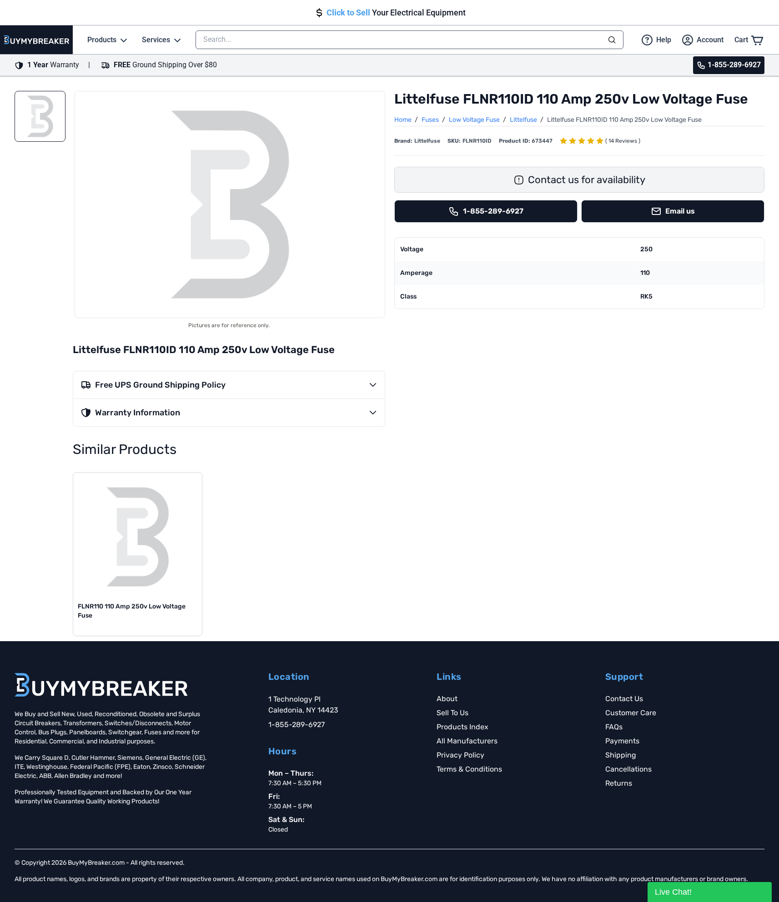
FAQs (614, 727)
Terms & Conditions (469, 769)
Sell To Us (452, 712)
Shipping (620, 755)
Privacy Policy (460, 755)
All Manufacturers (467, 741)
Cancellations (628, 769)
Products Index (462, 727)
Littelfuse (524, 120)
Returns (618, 783)
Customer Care (630, 712)
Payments (622, 741)
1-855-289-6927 (296, 724)
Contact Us (624, 698)
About (447, 698)
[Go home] (101, 684)
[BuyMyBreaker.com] (36, 39)
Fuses (431, 120)
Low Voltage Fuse (475, 120)
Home (403, 120)
